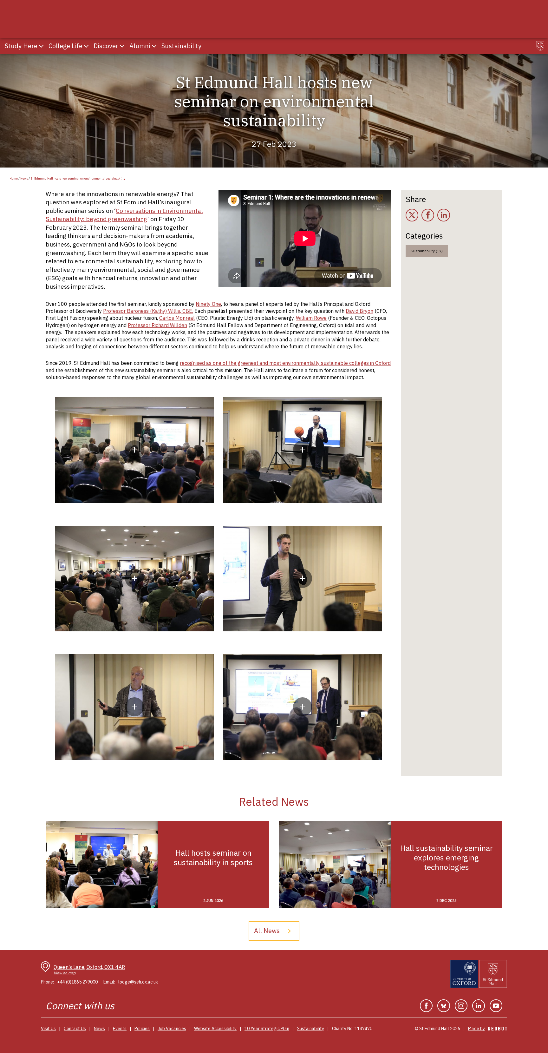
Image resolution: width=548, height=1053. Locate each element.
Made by (487, 1028)
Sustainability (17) (427, 250)
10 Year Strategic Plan (267, 1028)
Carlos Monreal (177, 318)
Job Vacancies (172, 1028)
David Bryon (359, 311)
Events (120, 1028)
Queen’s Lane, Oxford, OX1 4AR (89, 969)
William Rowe (311, 318)
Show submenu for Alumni (154, 46)
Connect (63, 1005)
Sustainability (310, 1028)
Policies (142, 1028)
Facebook (427, 215)
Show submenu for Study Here (41, 46)
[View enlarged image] (134, 449)
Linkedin (478, 1005)
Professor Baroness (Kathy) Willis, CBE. (148, 311)
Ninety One (208, 304)
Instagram (461, 1005)
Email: (109, 982)
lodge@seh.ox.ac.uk (138, 982)
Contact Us (75, 1028)
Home (14, 178)
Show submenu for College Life (86, 46)
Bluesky (443, 1005)
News (24, 178)
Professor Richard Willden (157, 325)
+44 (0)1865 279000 (77, 982)
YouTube (496, 1005)
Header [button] (540, 46)
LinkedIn (443, 215)
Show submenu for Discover (122, 46)
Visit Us (48, 1028)
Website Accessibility (215, 1028)
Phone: (47, 982)
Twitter (412, 215)
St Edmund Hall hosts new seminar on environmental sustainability (77, 178)
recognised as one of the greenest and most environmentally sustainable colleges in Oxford (285, 363)
